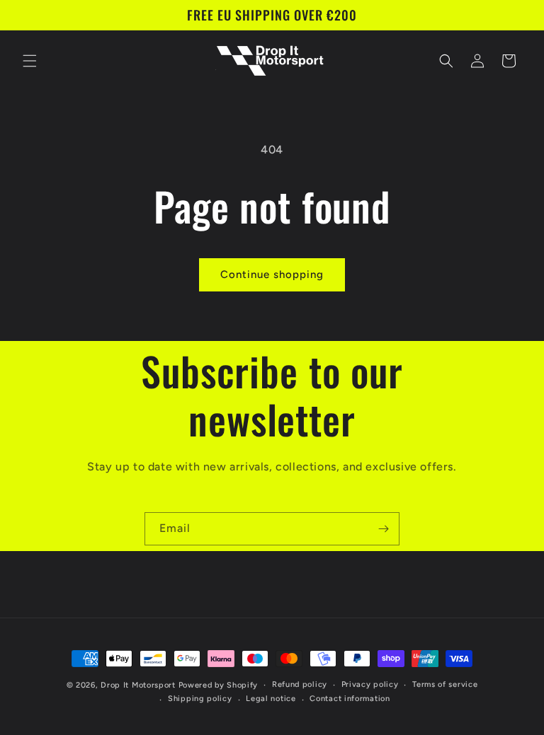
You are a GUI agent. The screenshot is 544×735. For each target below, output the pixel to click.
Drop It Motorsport (138, 685)
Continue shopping (272, 274)
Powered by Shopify (218, 685)
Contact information (350, 698)
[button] (29, 60)
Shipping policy (200, 698)
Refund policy (299, 684)
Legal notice (270, 698)
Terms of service (444, 684)
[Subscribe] (383, 528)
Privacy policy (370, 684)
